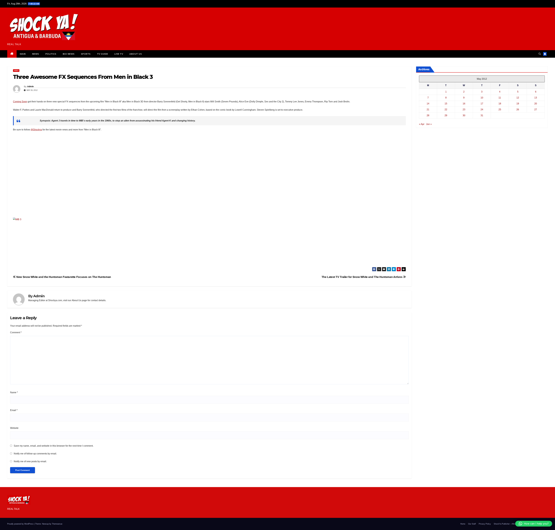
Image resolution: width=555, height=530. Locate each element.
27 (535, 109)
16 (464, 103)
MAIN (23, 54)
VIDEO (16, 70)
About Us (76, 300)
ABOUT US (135, 54)
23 (464, 109)
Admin (30, 86)
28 (428, 115)
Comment (16, 332)
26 (517, 109)
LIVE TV (118, 54)
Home (462, 524)
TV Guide (102, 54)
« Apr (421, 124)
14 (428, 103)
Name (14, 392)
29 (446, 115)
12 (517, 97)
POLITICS (50, 54)
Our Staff (472, 524)
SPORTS (86, 54)
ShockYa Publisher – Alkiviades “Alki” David (512, 524)
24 (482, 109)
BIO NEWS (69, 54)
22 (446, 109)
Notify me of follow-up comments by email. (35, 453)
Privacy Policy (485, 524)
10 (482, 97)
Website (14, 428)
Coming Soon (20, 101)
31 (482, 115)
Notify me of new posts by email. (30, 461)
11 (499, 97)
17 (482, 103)
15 (446, 103)
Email (13, 410)
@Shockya (36, 129)
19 (517, 103)
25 (499, 109)
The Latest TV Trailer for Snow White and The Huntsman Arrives (362, 276)
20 (535, 103)
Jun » (429, 124)
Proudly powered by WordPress (20, 524)
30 (464, 115)
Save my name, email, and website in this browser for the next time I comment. (53, 446)
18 (499, 103)
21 (428, 109)
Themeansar (57, 524)
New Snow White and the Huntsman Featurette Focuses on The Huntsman (63, 276)
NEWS (35, 54)
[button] (540, 54)
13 (535, 97)
